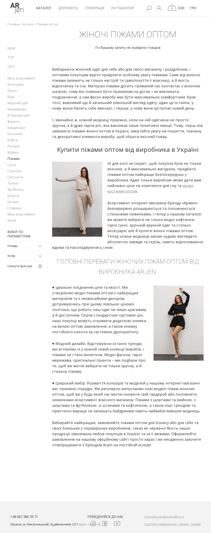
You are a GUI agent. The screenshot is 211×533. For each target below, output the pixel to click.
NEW (11, 48)
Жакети (13, 121)
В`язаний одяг (18, 115)
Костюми (14, 134)
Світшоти (15, 177)
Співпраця (94, 8)
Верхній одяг (17, 103)
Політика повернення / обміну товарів (172, 524)
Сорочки (14, 171)
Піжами (13, 158)
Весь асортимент (21, 78)
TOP (10, 57)
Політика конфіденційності (164, 516)
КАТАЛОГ (44, 8)
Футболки (15, 189)
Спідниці (14, 208)
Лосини (13, 146)
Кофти (12, 140)
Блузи (12, 90)
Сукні (11, 164)
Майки (12, 152)
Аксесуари (15, 84)
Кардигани (16, 127)
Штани (13, 202)
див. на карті (90, 524)
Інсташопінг (123, 8)
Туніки (12, 183)
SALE (11, 66)
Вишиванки (17, 109)
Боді (10, 97)
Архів (11, 220)
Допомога (68, 8)
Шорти (13, 195)
